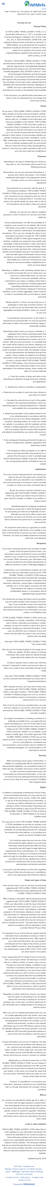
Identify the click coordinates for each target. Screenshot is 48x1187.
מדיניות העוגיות (24, 1180)
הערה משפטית (37, 1177)
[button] (3, 3)
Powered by (24, 1184)
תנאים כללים (25, 1177)
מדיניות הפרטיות (12, 1177)
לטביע (43, 9)
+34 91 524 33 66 (21, 1174)
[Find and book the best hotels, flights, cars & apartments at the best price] (35, 4)
